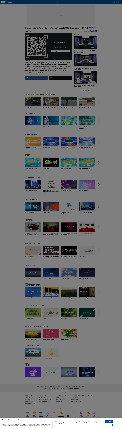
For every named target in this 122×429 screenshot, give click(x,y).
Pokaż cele (108, 425)
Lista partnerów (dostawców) (59, 425)
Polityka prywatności (36, 426)
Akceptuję (108, 421)
